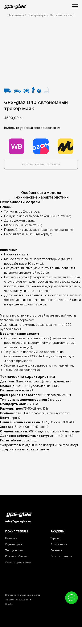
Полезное (56, 550)
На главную (16, 15)
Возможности (58, 544)
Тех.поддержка (14, 550)
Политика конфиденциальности (23, 594)
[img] (15, 6)
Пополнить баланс (16, 556)
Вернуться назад (62, 15)
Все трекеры (37, 15)
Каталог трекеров (61, 556)
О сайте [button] (9, 604)
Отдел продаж (13, 544)
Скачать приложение (17, 562)
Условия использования (18, 599)
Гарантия (11, 538)
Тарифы (54, 538)
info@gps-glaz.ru (18, 521)
